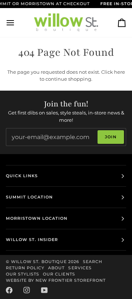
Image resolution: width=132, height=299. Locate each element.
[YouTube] (44, 290)
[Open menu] (17, 22)
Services (79, 267)
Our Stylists (22, 274)
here (119, 72)
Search (92, 261)
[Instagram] (26, 290)
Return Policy (25, 267)
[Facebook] (9, 290)
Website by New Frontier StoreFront (56, 280)
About (56, 267)
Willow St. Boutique (39, 261)
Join (111, 136)
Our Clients (59, 274)
